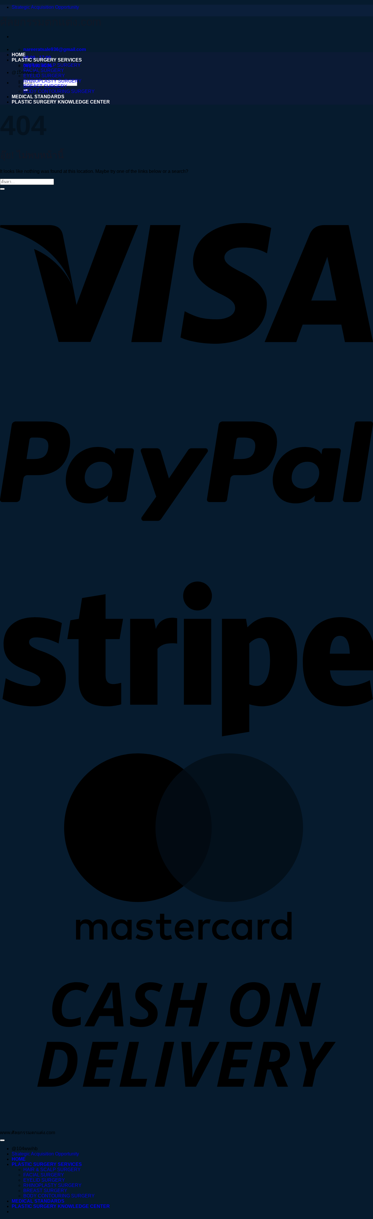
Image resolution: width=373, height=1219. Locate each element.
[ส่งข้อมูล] (2, 189)
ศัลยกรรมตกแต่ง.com (50, 22)
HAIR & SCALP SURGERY (52, 65)
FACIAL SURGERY (43, 70)
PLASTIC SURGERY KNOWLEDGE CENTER (61, 101)
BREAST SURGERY (45, 86)
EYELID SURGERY (44, 75)
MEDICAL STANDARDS (38, 96)
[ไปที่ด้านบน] (2, 1140)
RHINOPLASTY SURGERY (52, 80)
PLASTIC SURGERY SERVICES (47, 59)
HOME (19, 54)
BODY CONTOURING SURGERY (59, 91)
